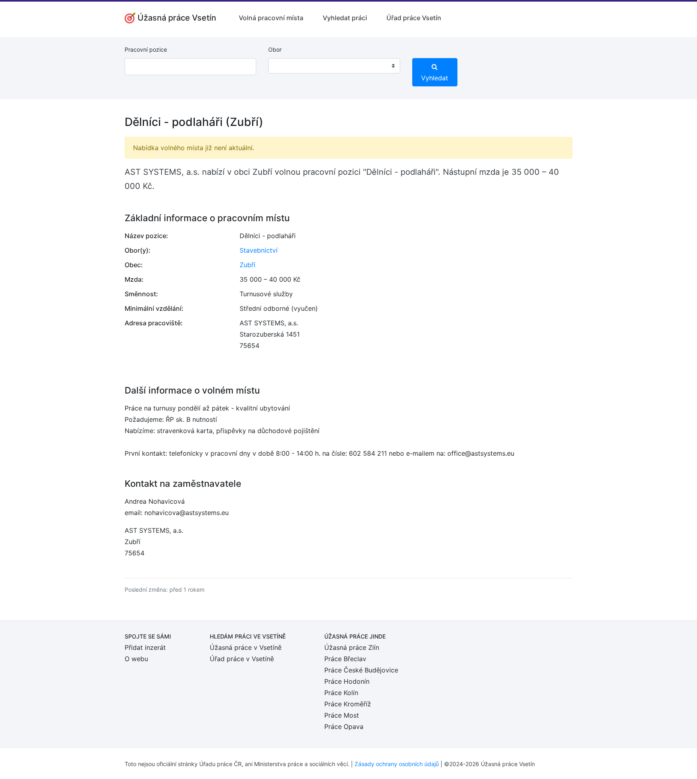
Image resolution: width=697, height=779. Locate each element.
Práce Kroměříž (347, 704)
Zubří (247, 265)
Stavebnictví (259, 250)
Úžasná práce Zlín (351, 647)
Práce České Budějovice (361, 670)
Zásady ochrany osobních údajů (397, 763)
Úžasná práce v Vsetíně (246, 647)
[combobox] (334, 65)
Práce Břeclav (345, 659)
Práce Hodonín (346, 681)
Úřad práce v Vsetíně (242, 659)
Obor (275, 49)
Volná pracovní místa (271, 18)
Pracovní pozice (146, 49)
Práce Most (341, 715)
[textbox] (285, 65)
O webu (136, 659)
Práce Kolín (341, 693)
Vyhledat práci (345, 18)
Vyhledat (434, 78)
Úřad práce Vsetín (413, 18)
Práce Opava (343, 726)
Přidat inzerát (145, 647)
